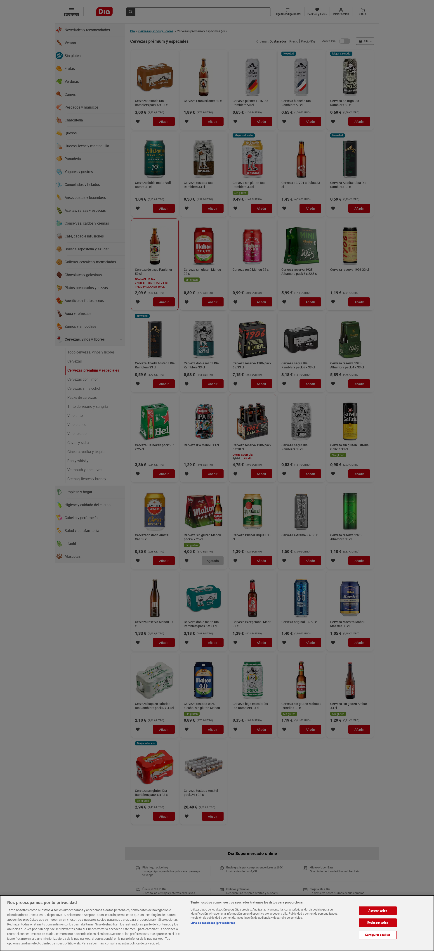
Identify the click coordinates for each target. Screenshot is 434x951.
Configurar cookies (377, 935)
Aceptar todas (377, 910)
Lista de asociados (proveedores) (213, 923)
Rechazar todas (377, 922)
